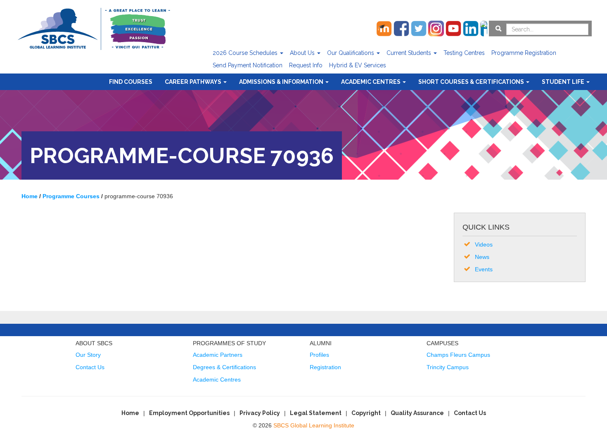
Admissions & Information (282, 81)
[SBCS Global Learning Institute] (93, 28)
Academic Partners (217, 354)
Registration (325, 367)
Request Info (305, 65)
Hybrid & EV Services (357, 65)
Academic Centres (371, 81)
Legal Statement (315, 413)
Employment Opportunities (189, 413)
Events (484, 269)
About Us (303, 53)
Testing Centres (464, 53)
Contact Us (90, 367)
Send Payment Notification (247, 65)
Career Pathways (194, 81)
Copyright (366, 413)
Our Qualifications (351, 53)
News (482, 257)
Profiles (319, 354)
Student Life (564, 81)
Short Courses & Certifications (471, 81)
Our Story (88, 354)
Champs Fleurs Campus (458, 354)
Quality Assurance (417, 413)
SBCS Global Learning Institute (313, 425)
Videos (484, 244)
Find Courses (130, 81)
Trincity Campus (448, 367)
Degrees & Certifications (224, 367)
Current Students (409, 53)
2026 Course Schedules (246, 53)
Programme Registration (523, 53)
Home (130, 413)
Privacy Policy (259, 413)
